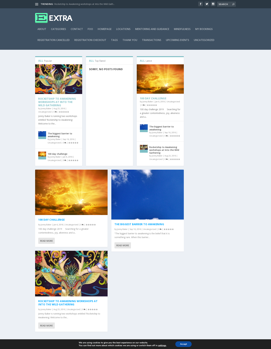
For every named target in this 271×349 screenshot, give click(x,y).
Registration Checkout (90, 40)
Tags (114, 40)
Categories (58, 29)
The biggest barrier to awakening (60, 135)
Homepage (105, 29)
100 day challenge (57, 153)
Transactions (151, 40)
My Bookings (204, 29)
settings (162, 345)
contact (77, 29)
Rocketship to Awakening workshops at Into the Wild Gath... (84, 4)
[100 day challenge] (42, 155)
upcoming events (177, 40)
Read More (46, 240)
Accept (183, 344)
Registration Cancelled (53, 40)
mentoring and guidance (152, 29)
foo (90, 29)
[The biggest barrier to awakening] (42, 135)
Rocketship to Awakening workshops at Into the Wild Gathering (57, 102)
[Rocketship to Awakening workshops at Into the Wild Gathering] (58, 79)
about (41, 29)
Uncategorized (204, 40)
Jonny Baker (46, 108)
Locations (123, 29)
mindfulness (182, 29)
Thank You (129, 40)
